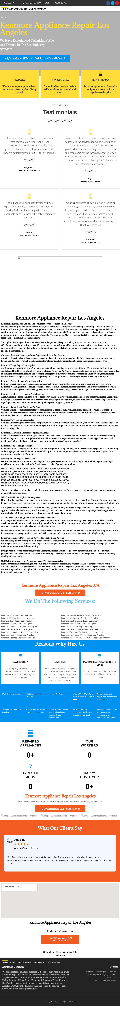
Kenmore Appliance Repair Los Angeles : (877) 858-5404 (31, 962)
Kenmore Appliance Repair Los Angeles (24, 9)
